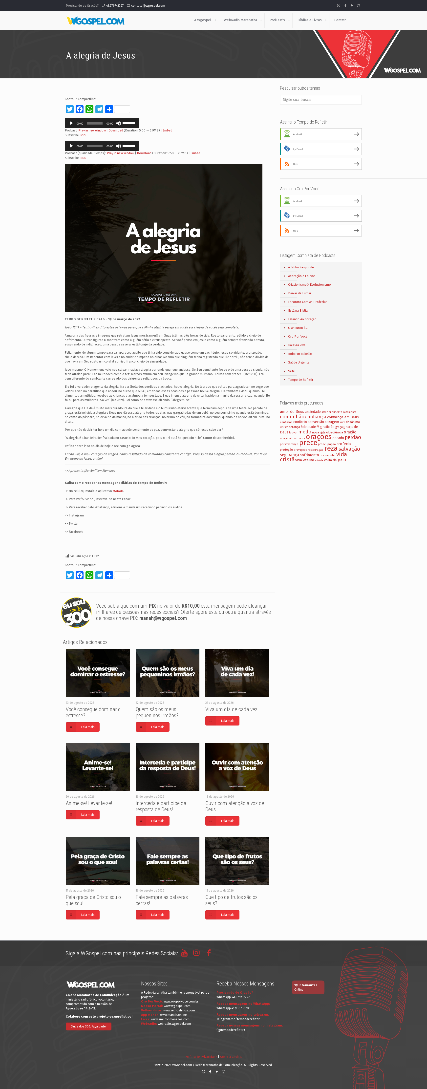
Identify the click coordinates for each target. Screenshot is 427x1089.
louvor (293, 432)
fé (318, 427)
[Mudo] (118, 123)
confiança (315, 417)
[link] (215, 20)
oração (350, 432)
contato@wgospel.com (148, 5)
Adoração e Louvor (301, 276)
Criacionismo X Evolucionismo (309, 284)
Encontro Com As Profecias (307, 302)
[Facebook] (345, 5)
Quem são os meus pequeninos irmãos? (157, 712)
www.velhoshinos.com (179, 1010)
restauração (315, 449)
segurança (289, 454)
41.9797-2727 (115, 5)
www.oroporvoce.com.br (181, 1001)
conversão (316, 422)
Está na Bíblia (298, 310)
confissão (286, 422)
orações (319, 436)
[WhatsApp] (338, 5)
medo (304, 431)
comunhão (292, 417)
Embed (167, 130)
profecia (344, 444)
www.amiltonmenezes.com (170, 1019)
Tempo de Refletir (300, 380)
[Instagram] (358, 5)
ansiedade (313, 412)
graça (339, 427)
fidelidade (308, 427)
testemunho (328, 455)
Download (115, 130)
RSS (83, 135)
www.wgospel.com (177, 1006)
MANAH (118, 491)
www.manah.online (173, 1015)
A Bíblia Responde (301, 267)
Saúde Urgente (298, 362)
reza (331, 448)
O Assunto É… (298, 328)
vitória (319, 460)
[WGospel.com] (95, 20)
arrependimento (331, 412)
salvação (349, 449)
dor (282, 427)
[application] (102, 123)
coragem (332, 422)
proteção (286, 449)
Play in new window (92, 130)
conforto (300, 422)
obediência (334, 432)
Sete (291, 371)
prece (308, 442)
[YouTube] (352, 5)
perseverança (289, 444)
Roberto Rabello (300, 354)
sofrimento (309, 455)
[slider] (129, 122)
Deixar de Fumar (299, 293)
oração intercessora (292, 438)
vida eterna (304, 460)
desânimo (353, 422)
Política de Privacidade (201, 1057)
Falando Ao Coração (302, 319)
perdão (353, 437)
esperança (292, 427)
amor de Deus (292, 411)
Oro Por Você (297, 336)
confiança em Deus (343, 417)
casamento (350, 412)
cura (342, 422)
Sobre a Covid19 (231, 1057)
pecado (338, 438)
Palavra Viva (296, 345)
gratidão (327, 427)
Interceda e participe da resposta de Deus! (161, 806)
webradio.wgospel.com (174, 1023)
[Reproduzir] (71, 123)
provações (300, 449)
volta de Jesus (335, 460)
